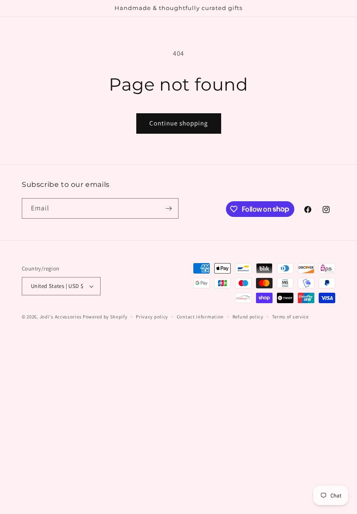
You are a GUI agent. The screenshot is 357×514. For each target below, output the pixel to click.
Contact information (200, 317)
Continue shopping (178, 123)
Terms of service (290, 317)
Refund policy (247, 317)
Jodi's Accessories (61, 317)
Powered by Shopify (105, 317)
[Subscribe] (168, 208)
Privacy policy (152, 317)
